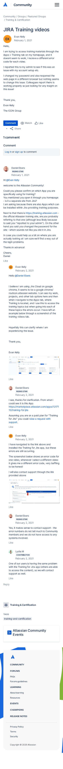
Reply (6, 584)
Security (14, 736)
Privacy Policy (17, 726)
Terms (13, 731)
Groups (22, 16)
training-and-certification (17, 618)
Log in (8, 151)
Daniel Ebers (18, 167)
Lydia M (19, 551)
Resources (15, 697)
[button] (34, 365)
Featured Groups (37, 16)
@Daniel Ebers (22, 275)
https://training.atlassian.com (41, 213)
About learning (17, 692)
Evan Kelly (19, 36)
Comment (10, 122)
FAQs (12, 676)
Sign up (19, 151)
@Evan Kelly (12, 180)
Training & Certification (18, 19)
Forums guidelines (18, 681)
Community (23, 4)
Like (5, 260)
